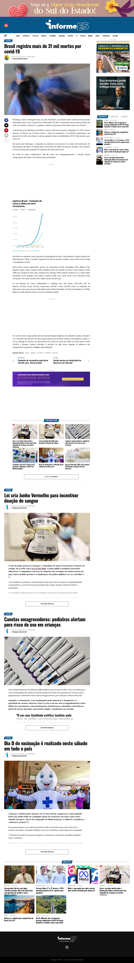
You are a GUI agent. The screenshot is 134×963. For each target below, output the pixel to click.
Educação (62, 36)
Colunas (115, 36)
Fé (76, 36)
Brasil (34, 353)
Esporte (70, 36)
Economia (53, 36)
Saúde (97, 36)
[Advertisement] (51, 180)
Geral (18, 36)
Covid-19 (41, 353)
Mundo (90, 36)
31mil (28, 353)
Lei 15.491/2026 (38, 568)
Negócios (26, 36)
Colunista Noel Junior (20, 59)
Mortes (48, 353)
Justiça (82, 36)
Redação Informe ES (20, 508)
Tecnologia (106, 36)
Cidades (43, 36)
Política (35, 36)
